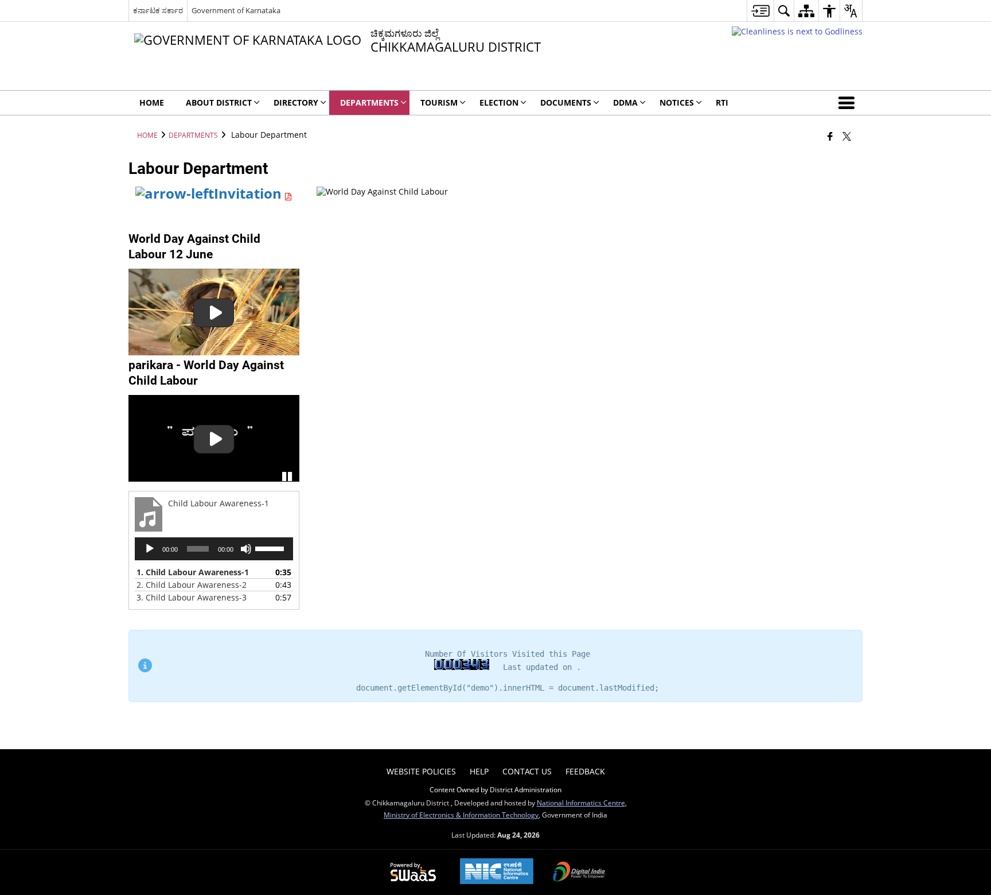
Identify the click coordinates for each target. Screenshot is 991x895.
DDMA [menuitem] (625, 102)
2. (191, 584)
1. (192, 572)
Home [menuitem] (151, 102)
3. (191, 597)
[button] (849, 103)
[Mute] (246, 549)
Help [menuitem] (479, 771)
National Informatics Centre (581, 802)
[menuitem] (760, 10)
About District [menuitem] (219, 102)
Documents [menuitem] (565, 102)
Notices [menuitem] (677, 102)
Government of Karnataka (236, 10)
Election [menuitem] (498, 102)
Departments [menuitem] (369, 102)
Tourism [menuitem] (439, 102)
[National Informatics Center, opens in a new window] (496, 872)
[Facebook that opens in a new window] (830, 136)
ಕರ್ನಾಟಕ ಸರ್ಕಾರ (158, 10)
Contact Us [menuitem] (527, 771)
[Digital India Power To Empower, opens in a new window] (579, 872)
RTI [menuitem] (722, 102)
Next (287, 439)
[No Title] (213, 312)
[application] (214, 548)
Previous (139, 439)
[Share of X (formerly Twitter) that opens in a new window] (847, 136)
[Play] (149, 549)
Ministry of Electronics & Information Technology (461, 814)
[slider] (271, 547)
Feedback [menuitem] (585, 771)
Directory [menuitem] (296, 102)
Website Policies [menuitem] (421, 771)
